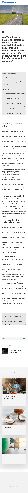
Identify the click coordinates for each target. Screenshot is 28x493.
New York (14, 10)
